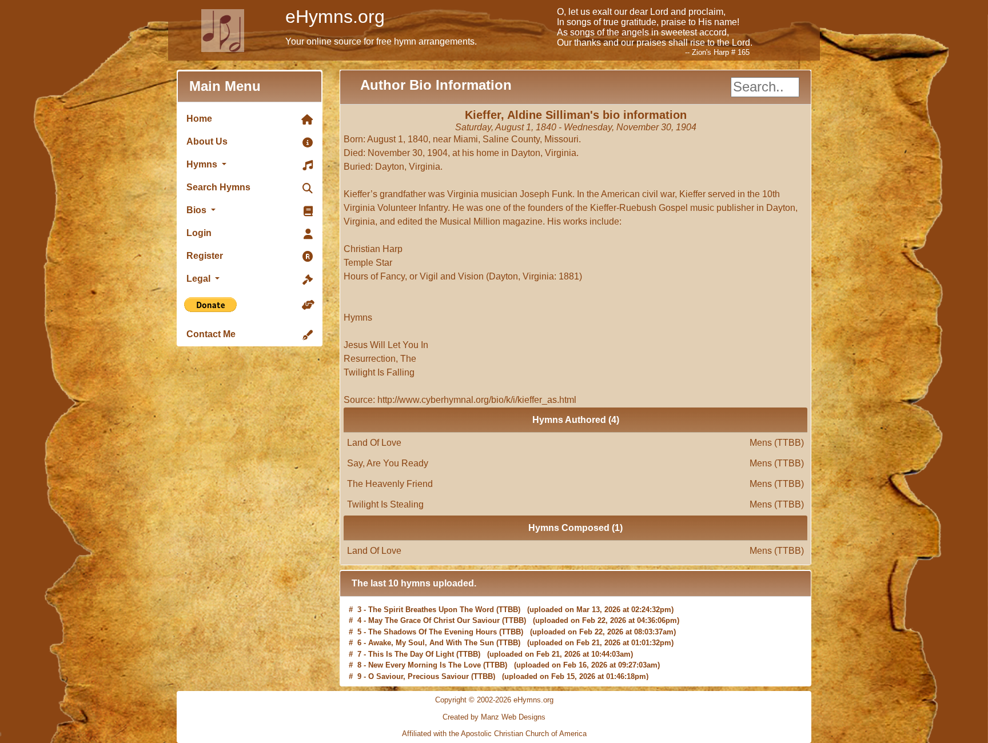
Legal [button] (199, 278)
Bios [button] (197, 210)
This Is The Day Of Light (411, 652)
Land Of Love (575, 443)
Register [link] (204, 256)
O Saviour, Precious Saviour (418, 674)
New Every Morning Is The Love (424, 663)
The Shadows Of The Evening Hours (432, 630)
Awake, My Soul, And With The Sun (431, 641)
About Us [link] (207, 141)
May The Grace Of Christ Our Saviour (434, 618)
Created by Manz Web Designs (494, 717)
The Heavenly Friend (575, 484)
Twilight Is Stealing (575, 504)
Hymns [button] (203, 164)
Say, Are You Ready (575, 463)
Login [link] (199, 233)
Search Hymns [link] (218, 187)
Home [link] (199, 118)
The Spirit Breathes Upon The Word (431, 608)
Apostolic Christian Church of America (524, 733)
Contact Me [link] (211, 334)
